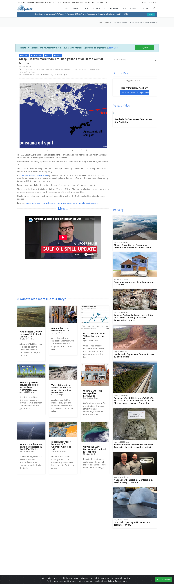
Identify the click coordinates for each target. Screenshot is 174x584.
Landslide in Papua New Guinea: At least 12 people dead (134, 355)
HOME (66, 8)
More (151, 14)
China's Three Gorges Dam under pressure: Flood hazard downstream (132, 246)
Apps (107, 2)
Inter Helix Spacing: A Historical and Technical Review (132, 523)
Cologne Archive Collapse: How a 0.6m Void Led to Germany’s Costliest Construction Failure (133, 317)
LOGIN (144, 2)
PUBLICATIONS (97, 8)
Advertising (89, 2)
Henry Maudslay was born (134, 87)
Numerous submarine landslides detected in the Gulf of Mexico (31, 447)
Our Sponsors (77, 2)
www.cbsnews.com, (51, 203)
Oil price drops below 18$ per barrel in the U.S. (94, 336)
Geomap (100, 2)
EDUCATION (113, 8)
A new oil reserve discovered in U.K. (60, 329)
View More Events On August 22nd (134, 92)
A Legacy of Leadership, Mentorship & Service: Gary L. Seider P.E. (133, 481)
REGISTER (152, 2)
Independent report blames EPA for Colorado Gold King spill (61, 445)
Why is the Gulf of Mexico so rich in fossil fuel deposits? (95, 449)
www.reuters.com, (69, 203)
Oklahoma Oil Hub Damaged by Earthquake (92, 393)
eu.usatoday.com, (33, 203)
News (107, 22)
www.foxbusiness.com (88, 203)
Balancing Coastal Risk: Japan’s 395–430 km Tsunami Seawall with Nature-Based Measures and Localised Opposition (134, 400)
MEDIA (145, 8)
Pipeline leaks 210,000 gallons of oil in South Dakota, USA (31, 334)
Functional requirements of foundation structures (134, 283)
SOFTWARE (134, 8)
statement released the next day (33, 175)
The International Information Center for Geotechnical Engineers (44, 2)
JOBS (124, 8)
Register (144, 47)
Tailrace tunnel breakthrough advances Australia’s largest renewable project (133, 446)
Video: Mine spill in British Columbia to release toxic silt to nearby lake (61, 389)
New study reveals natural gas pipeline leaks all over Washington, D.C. (30, 386)
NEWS (75, 8)
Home (100, 22)
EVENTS (85, 8)
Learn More (113, 47)
